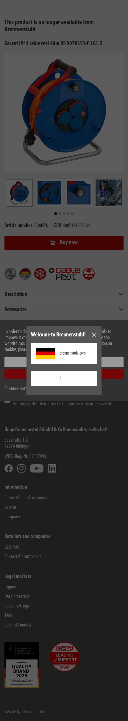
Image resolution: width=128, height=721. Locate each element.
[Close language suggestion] (93, 335)
